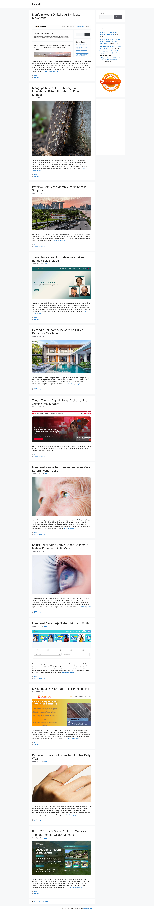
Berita (86, 4)
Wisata (93, 4)
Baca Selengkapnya (51, 71)
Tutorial (100, 4)
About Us (108, 4)
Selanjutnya (45, 901)
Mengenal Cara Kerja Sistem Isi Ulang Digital (61, 623)
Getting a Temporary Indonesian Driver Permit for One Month (57, 331)
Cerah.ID (36, 4)
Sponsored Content (39, 77)
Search (101, 14)
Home (79, 4)
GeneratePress (87, 908)
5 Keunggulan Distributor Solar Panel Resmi (60, 688)
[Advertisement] (110, 127)
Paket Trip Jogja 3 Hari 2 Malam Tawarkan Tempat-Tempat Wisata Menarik (60, 833)
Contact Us (117, 4)
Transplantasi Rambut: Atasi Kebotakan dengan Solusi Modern (58, 259)
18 (39, 901)
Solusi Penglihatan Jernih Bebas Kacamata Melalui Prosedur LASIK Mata (60, 546)
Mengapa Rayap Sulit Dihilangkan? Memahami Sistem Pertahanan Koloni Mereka (56, 91)
